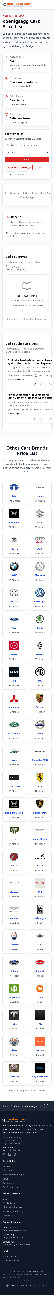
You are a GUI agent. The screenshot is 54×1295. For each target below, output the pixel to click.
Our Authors (8, 1203)
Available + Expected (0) (19, 167)
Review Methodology (12, 1211)
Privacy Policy (9, 1256)
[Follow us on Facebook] (14, 1154)
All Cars (6, 1166)
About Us (7, 1199)
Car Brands (8, 1170)
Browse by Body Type (13, 1174)
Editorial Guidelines (12, 1207)
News (5, 1178)
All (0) (38, 167)
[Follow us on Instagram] (3, 1154)
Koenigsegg (31, 1106)
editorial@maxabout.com (15, 1230)
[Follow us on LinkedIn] (9, 1154)
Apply (27, 159)
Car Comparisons (11, 1187)
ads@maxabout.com (12, 1237)
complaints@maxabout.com (16, 1244)
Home (5, 1106)
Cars (16, 1106)
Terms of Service (10, 1260)
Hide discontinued (16, 174)
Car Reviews (8, 1183)
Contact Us (7, 1215)
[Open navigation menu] (49, 4)
